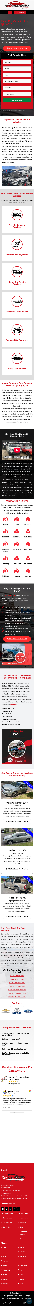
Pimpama (17, 576)
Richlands (5, 576)
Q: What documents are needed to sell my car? (15, 1054)
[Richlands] (5, 570)
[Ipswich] (5, 518)
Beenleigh (16, 537)
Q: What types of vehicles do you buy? (15, 1044)
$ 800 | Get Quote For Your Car (17, 821)
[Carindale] (5, 531)
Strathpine (28, 564)
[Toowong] (5, 558)
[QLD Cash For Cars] (17, 9)
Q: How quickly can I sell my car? (14, 1049)
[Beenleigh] (16, 531)
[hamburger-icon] (10, 12)
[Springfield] (28, 518)
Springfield (28, 524)
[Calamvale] (28, 531)
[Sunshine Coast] (5, 543)
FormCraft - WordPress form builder (13, 110)
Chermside (28, 549)
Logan (17, 524)
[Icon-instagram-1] (10, 1209)
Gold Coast (17, 564)
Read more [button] (6, 1107)
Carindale (5, 537)
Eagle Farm (17, 549)
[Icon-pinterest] (14, 1209)
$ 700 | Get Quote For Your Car (17, 869)
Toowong (5, 564)
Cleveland (28, 576)
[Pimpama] (16, 570)
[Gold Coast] (16, 558)
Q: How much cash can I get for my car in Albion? (15, 1034)
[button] (3, 1011)
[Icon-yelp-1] (18, 1209)
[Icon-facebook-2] (2, 1209)
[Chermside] (28, 543)
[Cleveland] (28, 570)
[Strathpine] (28, 558)
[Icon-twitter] (6, 1209)
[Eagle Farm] (16, 543)
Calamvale (28, 537)
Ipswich (5, 524)
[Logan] (16, 518)
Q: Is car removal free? (11, 1039)
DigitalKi (13, 1298)
